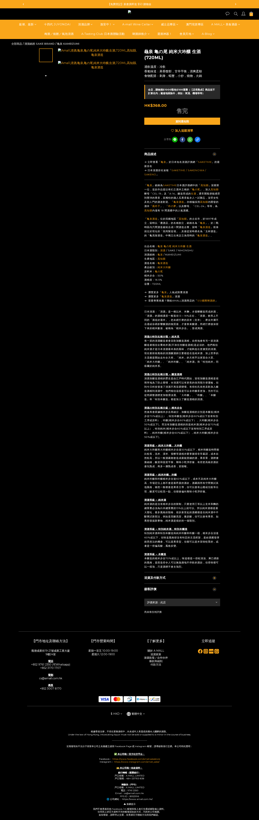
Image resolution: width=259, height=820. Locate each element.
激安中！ (106, 24)
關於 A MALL (156, 650)
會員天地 (185, 34)
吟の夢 (172, 206)
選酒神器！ (164, 34)
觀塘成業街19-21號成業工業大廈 (50, 650)
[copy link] (197, 139)
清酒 (163, 250)
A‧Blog (207, 34)
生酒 (193, 193)
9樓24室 (51, 654)
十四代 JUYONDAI (57, 24)
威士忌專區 (168, 24)
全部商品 (16, 43)
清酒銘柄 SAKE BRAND (39, 43)
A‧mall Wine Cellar (136, 24)
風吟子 (156, 206)
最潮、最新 (26, 24)
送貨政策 (156, 654)
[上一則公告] (23, 4)
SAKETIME (205, 161)
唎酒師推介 (139, 34)
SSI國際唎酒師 (206, 300)
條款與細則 (155, 661)
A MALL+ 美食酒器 (224, 24)
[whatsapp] (190, 139)
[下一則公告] (235, 4)
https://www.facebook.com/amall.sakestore (136, 759)
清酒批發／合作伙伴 (156, 657)
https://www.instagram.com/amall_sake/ (136, 761)
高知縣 (205, 185)
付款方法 (156, 664)
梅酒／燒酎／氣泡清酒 (59, 34)
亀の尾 (196, 189)
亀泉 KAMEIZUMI (68, 43)
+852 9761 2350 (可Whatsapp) (50, 664)
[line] (175, 139)
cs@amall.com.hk (50, 678)
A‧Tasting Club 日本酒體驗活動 (103, 34)
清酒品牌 (84, 24)
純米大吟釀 (179, 246)
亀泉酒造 (178, 201)
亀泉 (163, 161)
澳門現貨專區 (195, 24)
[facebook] (182, 139)
